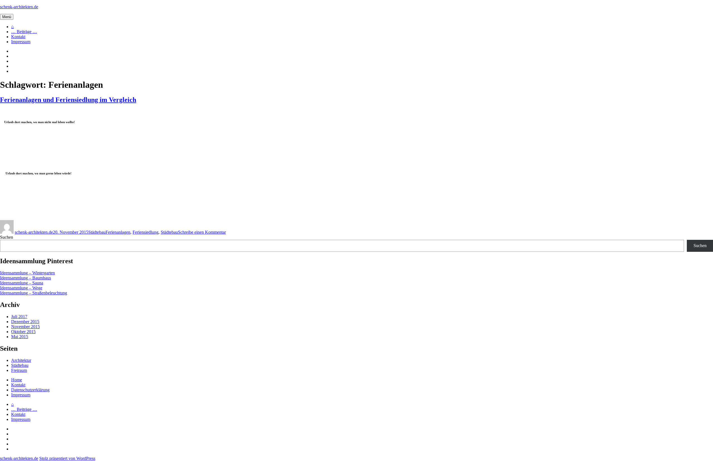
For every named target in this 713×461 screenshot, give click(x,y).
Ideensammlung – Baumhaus (25, 277)
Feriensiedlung (145, 232)
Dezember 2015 (25, 321)
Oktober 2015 (23, 331)
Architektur (21, 360)
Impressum (20, 41)
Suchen (6, 237)
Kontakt (18, 36)
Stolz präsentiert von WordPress (67, 458)
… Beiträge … (24, 31)
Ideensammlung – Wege (21, 288)
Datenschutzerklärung (30, 389)
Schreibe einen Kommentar (202, 232)
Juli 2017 (19, 316)
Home (16, 379)
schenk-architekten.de (19, 6)
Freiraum (19, 370)
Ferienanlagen (118, 232)
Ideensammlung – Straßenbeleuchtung (33, 293)
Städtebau (97, 232)
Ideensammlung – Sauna (21, 282)
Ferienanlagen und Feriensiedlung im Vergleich (68, 99)
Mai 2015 (19, 336)
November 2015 (25, 326)
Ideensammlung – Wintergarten (27, 272)
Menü (6, 17)
